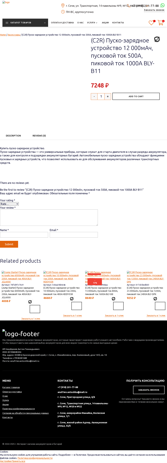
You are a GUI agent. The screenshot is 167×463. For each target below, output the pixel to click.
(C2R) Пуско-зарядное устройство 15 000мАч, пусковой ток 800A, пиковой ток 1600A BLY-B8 (103, 291)
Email (54, 230)
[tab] (13, 136)
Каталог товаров (11, 387)
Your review (8, 207)
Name (4, 230)
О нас (5, 396)
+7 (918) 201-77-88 (68, 387)
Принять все (18, 461)
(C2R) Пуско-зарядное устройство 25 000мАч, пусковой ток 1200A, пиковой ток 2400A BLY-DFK (145, 291)
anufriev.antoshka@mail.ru (72, 392)
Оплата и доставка (12, 392)
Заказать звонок (154, 10)
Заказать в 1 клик (30, 318)
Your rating (7, 200)
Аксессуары (14, 34)
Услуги (5, 400)
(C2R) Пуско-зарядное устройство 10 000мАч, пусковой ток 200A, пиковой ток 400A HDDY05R (61, 291)
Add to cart (136, 96)
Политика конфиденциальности (35, 458)
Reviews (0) (39, 135)
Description (13, 135)
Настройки (6, 461)
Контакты (7, 417)
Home (3, 34)
